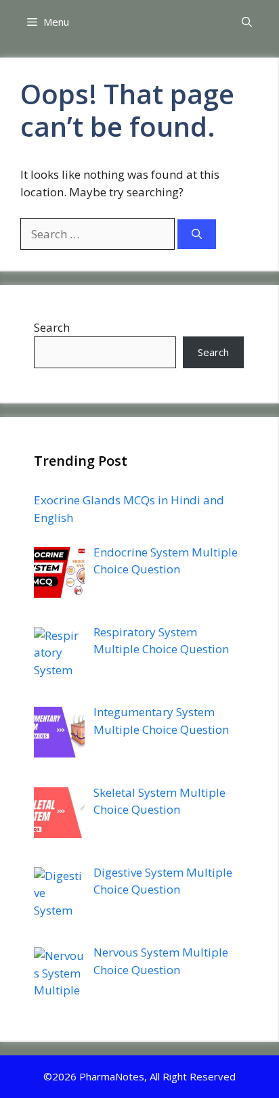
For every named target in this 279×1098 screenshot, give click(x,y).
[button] (246, 22)
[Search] (196, 234)
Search (52, 327)
